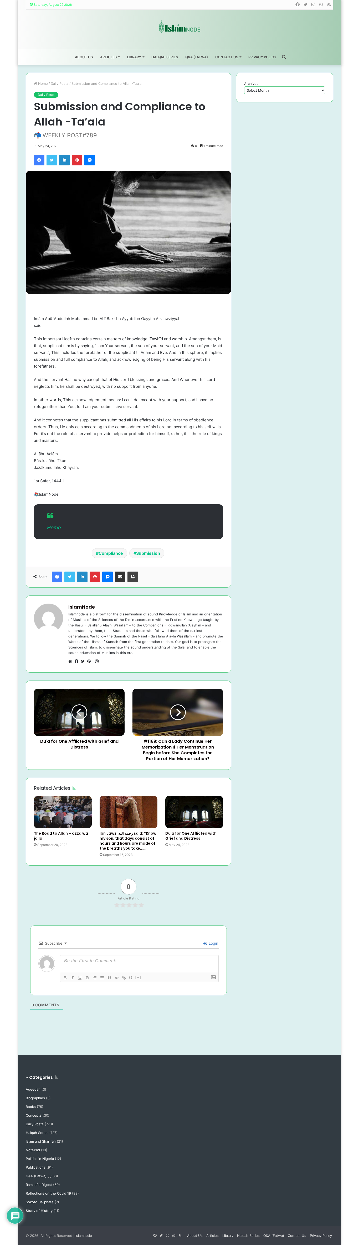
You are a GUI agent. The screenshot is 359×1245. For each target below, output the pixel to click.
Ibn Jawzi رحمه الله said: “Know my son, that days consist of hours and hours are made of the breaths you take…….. (128, 841)
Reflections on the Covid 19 (48, 1193)
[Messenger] (89, 160)
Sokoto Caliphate (40, 1202)
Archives (251, 83)
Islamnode (83, 1235)
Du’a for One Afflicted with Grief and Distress (191, 836)
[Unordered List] (102, 978)
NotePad (33, 1150)
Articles (108, 57)
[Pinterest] (77, 160)
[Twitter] (52, 160)
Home (42, 83)
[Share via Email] (120, 577)
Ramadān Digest (39, 1185)
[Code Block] (116, 978)
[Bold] (65, 978)
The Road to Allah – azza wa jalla (61, 836)
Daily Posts (60, 83)
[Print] (132, 577)
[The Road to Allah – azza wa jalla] (63, 812)
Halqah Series (164, 57)
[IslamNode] (179, 26)
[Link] (124, 978)
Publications (35, 1167)
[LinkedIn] (64, 160)
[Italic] (72, 978)
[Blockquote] (109, 978)
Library (134, 57)
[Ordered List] (94, 978)
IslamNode (81, 607)
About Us (84, 57)
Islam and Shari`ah (41, 1141)
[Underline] (80, 978)
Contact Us (226, 57)
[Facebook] (39, 160)
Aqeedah (33, 1089)
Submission (148, 553)
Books (31, 1107)
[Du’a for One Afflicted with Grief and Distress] (194, 812)
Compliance (111, 553)
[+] (138, 977)
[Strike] (87, 978)
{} (131, 977)
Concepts (34, 1115)
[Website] (71, 661)
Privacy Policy (262, 57)
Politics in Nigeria (40, 1159)
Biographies (35, 1098)
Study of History (39, 1211)
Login (213, 943)
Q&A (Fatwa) (196, 57)
